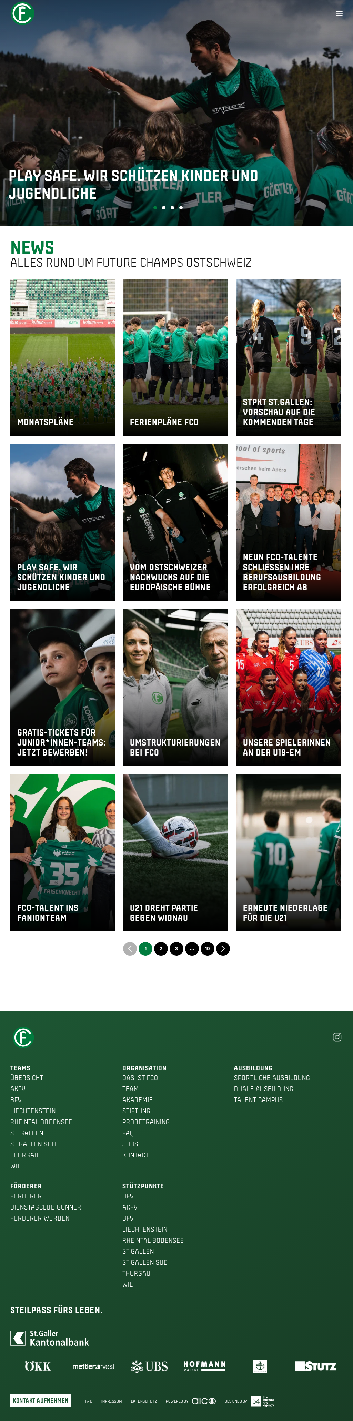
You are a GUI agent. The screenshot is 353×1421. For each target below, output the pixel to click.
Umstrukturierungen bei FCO (175, 747)
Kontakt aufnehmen (41, 1400)
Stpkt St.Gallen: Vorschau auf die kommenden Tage (279, 412)
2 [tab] (163, 207)
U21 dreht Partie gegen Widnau (164, 912)
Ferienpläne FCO (164, 422)
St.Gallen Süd (33, 1144)
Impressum (111, 1401)
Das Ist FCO (140, 1077)
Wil (15, 1166)
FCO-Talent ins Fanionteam (48, 912)
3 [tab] (172, 207)
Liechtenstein (33, 1110)
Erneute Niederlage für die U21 (285, 912)
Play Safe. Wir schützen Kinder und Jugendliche (61, 577)
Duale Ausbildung (264, 1088)
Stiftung (136, 1110)
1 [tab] (155, 207)
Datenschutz (144, 1401)
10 (207, 948)
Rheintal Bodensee (41, 1121)
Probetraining (146, 1121)
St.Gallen (138, 1251)
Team (130, 1088)
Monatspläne (45, 422)
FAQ (128, 1132)
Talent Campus (258, 1099)
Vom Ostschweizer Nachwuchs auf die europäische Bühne (170, 577)
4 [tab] (181, 207)
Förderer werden (40, 1218)
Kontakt (135, 1155)
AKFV (18, 1088)
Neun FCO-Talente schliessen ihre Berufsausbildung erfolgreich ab (282, 572)
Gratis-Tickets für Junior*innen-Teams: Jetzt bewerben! (62, 742)
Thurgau (24, 1155)
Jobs (130, 1144)
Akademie (137, 1099)
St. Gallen (27, 1132)
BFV (16, 1099)
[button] (339, 13)
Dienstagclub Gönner (45, 1207)
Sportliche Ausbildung (272, 1077)
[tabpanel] (176, 113)
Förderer (26, 1196)
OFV (128, 1196)
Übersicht (26, 1077)
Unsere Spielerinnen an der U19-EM (287, 747)
